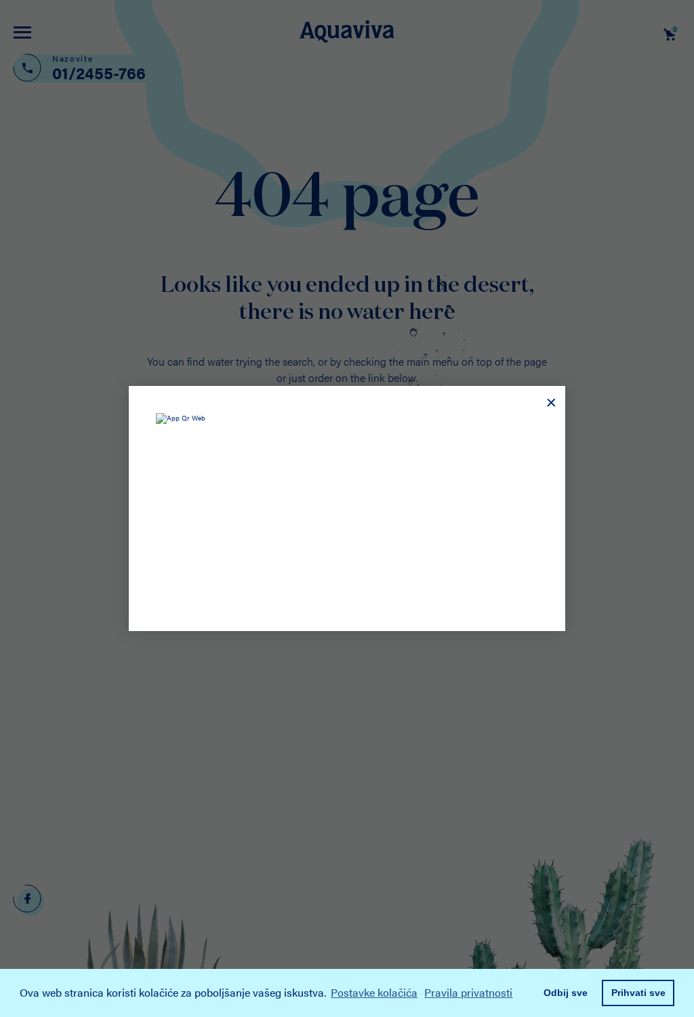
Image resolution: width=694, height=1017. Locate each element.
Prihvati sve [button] (638, 992)
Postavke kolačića (374, 992)
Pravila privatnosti (468, 992)
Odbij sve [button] (566, 992)
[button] (520, 995)
